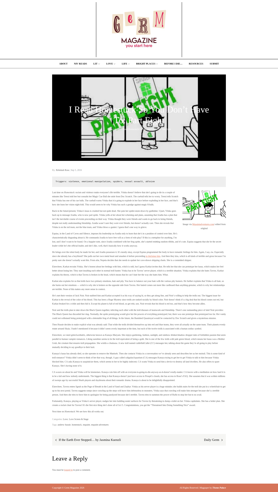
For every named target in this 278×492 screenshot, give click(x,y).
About (63, 63)
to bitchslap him (153, 256)
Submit (214, 63)
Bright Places (145, 63)
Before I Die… (173, 63)
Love (109, 63)
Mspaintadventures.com (203, 224)
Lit (95, 63)
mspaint (86, 424)
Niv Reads (80, 63)
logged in (68, 470)
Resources (196, 63)
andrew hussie (64, 424)
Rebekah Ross (62, 170)
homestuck (77, 424)
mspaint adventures (100, 424)
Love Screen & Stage (78, 419)
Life (124, 63)
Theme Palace (219, 487)
